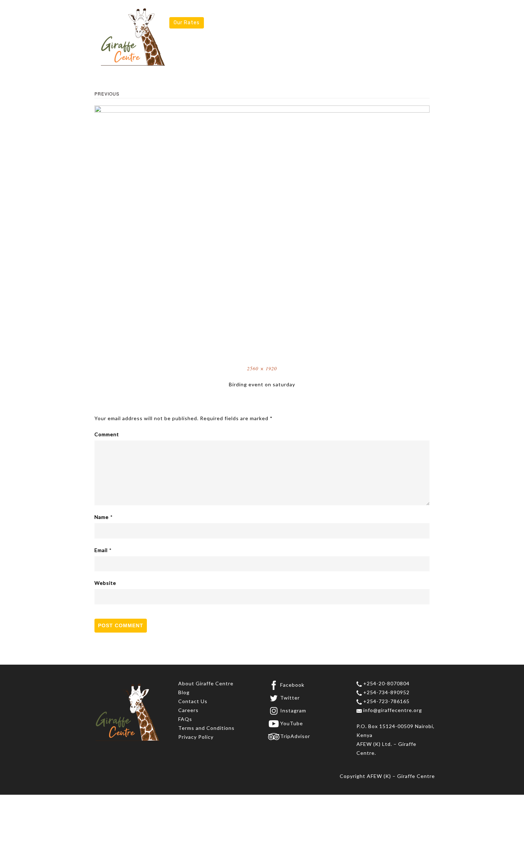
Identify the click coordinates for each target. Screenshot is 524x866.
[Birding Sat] (262, 230)
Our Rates (187, 23)
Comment (106, 434)
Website (105, 583)
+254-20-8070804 (386, 683)
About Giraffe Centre (205, 683)
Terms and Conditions (206, 728)
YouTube (291, 723)
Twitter (290, 698)
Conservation (278, 12)
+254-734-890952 (386, 692)
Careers (188, 710)
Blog (184, 692)
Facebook (292, 685)
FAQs (185, 719)
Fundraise (360, 12)
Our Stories (322, 12)
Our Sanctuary (230, 12)
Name (101, 517)
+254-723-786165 (386, 701)
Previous (106, 94)
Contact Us (192, 701)
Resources (396, 12)
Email (101, 550)
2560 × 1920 (262, 368)
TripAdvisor (295, 736)
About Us (187, 12)
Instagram (293, 710)
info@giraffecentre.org (392, 710)
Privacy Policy (196, 737)
